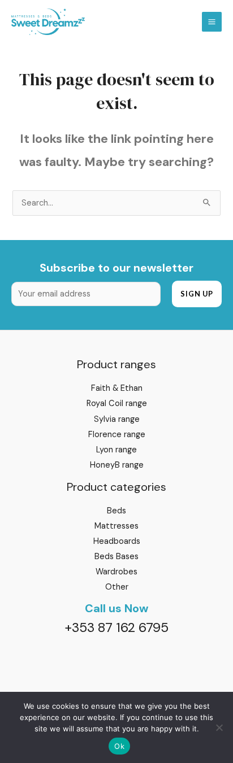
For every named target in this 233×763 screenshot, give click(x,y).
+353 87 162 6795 (116, 627)
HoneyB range (117, 465)
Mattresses (116, 526)
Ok (119, 746)
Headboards (116, 541)
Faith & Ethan (117, 388)
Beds (116, 510)
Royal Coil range (117, 403)
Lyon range (116, 449)
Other (116, 587)
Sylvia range (117, 419)
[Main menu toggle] (212, 22)
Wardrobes (116, 571)
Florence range (116, 434)
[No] (219, 727)
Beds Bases (116, 556)
